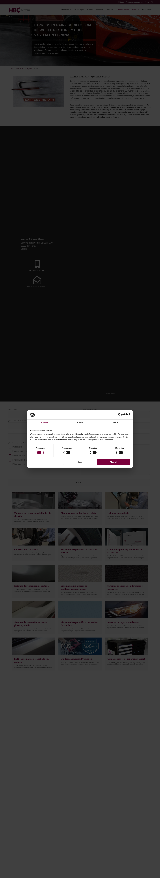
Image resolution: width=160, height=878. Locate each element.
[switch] (66, 452)
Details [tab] (80, 423)
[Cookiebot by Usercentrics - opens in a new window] (120, 415)
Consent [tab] (44, 423)
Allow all (113, 462)
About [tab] (115, 423)
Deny (80, 462)
